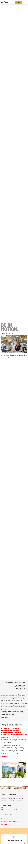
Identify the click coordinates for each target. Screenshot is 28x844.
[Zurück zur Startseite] (4, 2)
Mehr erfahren (5, 360)
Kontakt (18, 2)
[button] (26, 2)
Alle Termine (5, 824)
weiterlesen (5, 756)
